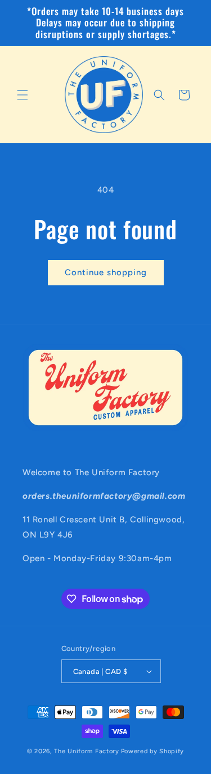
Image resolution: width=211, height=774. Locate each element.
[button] (22, 95)
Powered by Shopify (153, 751)
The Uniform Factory (86, 751)
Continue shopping (106, 272)
